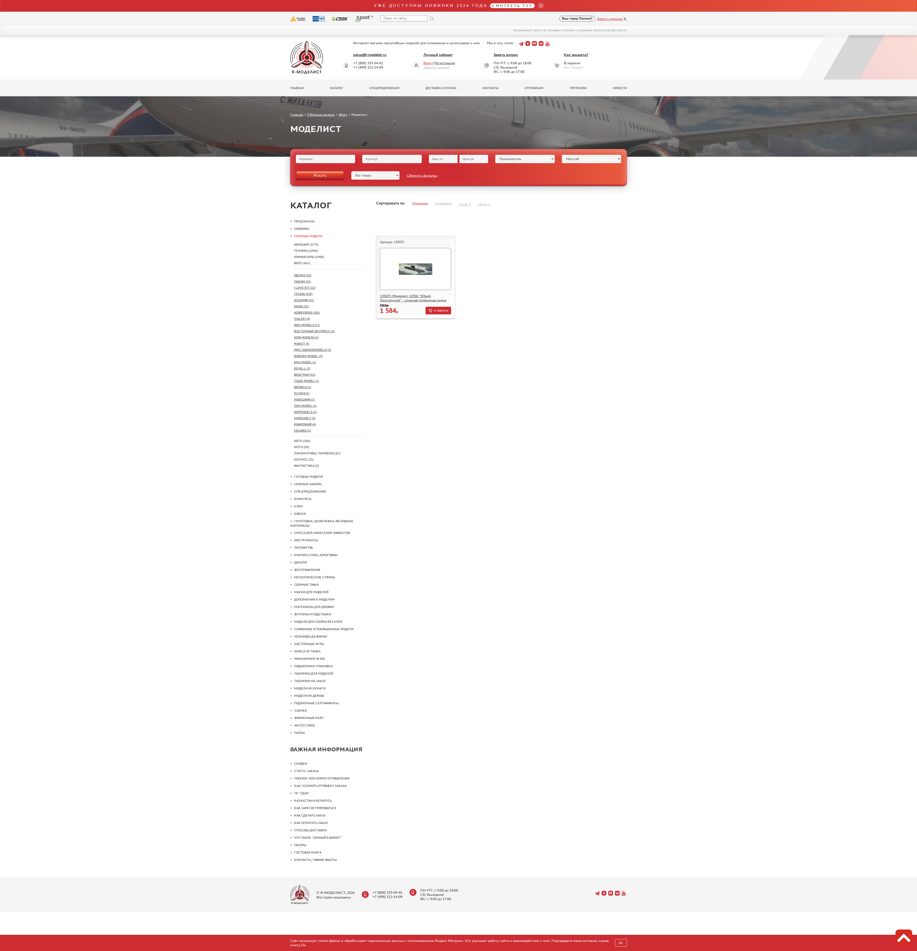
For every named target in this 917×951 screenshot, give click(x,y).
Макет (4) (301, 343)
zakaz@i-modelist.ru (369, 55)
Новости (620, 88)
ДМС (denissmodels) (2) (312, 350)
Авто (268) (302, 441)
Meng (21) (301, 306)
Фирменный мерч (308, 718)
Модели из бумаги (309, 688)
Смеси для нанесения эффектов (322, 533)
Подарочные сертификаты (316, 703)
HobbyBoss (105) (307, 312)
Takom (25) (302, 281)
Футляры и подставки (312, 614)
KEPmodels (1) (305, 412)
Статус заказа (306, 771)
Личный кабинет (438, 55)
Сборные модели (321, 115)
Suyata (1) (301, 393)
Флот (343, 115)
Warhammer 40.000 (309, 659)
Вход (427, 63)
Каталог (336, 88)
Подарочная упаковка (313, 666)
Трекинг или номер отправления (322, 778)
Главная (297, 88)
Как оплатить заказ (311, 823)
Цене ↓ (484, 204)
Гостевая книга (307, 852)
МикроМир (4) (305, 424)
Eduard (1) (302, 430)
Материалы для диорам (314, 607)
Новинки (301, 229)
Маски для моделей (311, 592)
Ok (621, 943)
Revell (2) (302, 368)
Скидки (300, 763)
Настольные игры (309, 644)
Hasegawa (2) (304, 399)
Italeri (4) (302, 319)
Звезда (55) (302, 275)
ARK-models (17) (307, 325)
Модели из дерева (309, 696)
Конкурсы (302, 499)
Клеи (298, 506)
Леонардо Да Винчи (310, 636)
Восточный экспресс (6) (314, 331)
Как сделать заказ (309, 815)
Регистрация (444, 63)
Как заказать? (576, 55)
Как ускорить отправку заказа (320, 786)
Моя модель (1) (306, 337)
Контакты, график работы (315, 860)
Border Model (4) (308, 356)
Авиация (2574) (306, 244)
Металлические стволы (314, 577)
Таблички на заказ (310, 681)
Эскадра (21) (304, 300)
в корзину (441, 310)
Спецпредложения (384, 88)
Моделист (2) (304, 418)
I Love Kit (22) (304, 288)
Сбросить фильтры (422, 175)
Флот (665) (302, 263)
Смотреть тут (512, 6)
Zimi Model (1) (305, 406)
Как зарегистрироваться (315, 808)
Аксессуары (304, 725)
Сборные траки (306, 584)
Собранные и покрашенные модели (323, 629)
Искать (320, 175)
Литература (303, 547)
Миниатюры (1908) (309, 257)
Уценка (300, 710)
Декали (300, 562)
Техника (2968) (306, 251)
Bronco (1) (302, 387)
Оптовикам (534, 88)
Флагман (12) (304, 374)
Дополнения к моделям (314, 599)
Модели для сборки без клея (318, 621)
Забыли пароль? (436, 67)
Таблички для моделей (313, 673)
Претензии (578, 88)
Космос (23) (304, 459)
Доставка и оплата (441, 88)
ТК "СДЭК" (302, 793)
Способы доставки (310, 830)
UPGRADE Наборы (308, 484)
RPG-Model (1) (305, 362)
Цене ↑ (465, 204)
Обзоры (300, 845)
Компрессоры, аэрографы (315, 555)
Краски (300, 514)
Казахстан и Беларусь (313, 800)
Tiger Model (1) (306, 381)
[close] (539, 6)
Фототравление (307, 570)
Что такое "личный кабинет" (318, 837)
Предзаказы (304, 221)
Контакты (490, 88)
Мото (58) (301, 447)
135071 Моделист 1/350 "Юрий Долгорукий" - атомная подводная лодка (413, 298)
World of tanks (307, 651)
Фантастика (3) (306, 465)
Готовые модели (308, 476)
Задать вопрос (506, 55)
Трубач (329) (303, 294)
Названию (443, 203)
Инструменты (306, 540)
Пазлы (299, 733)
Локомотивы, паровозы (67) (317, 453)
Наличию (420, 203)
